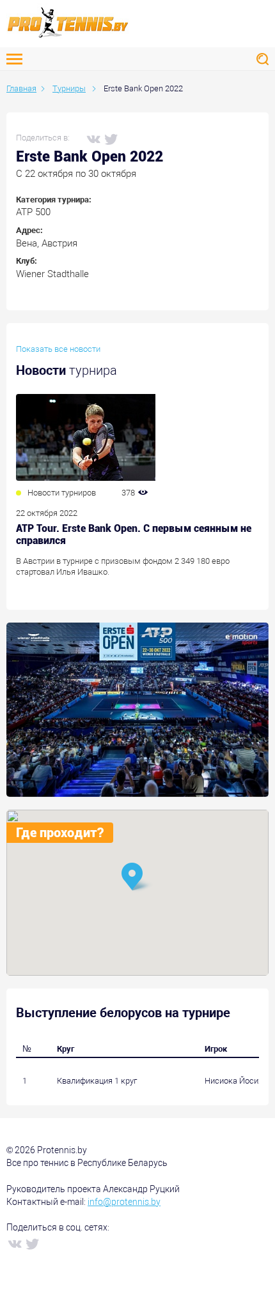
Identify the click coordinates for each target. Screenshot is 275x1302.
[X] (110, 138)
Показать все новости (58, 349)
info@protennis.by (124, 1202)
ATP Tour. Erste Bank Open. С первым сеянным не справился (133, 534)
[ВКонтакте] (92, 138)
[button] (137, 878)
